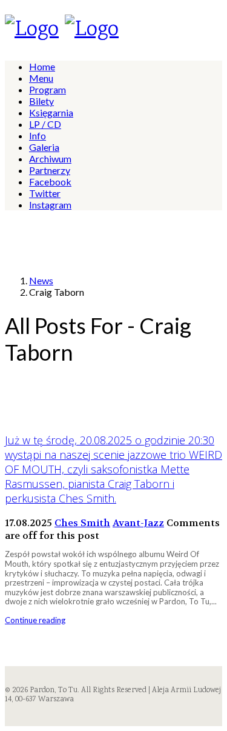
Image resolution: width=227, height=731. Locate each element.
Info (37, 135)
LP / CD (45, 124)
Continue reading (35, 620)
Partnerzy (49, 170)
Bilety (41, 101)
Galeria (44, 147)
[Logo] (32, 30)
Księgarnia (51, 112)
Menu (41, 78)
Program (47, 89)
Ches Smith (82, 522)
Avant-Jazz (138, 522)
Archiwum (50, 158)
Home (42, 66)
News (41, 280)
